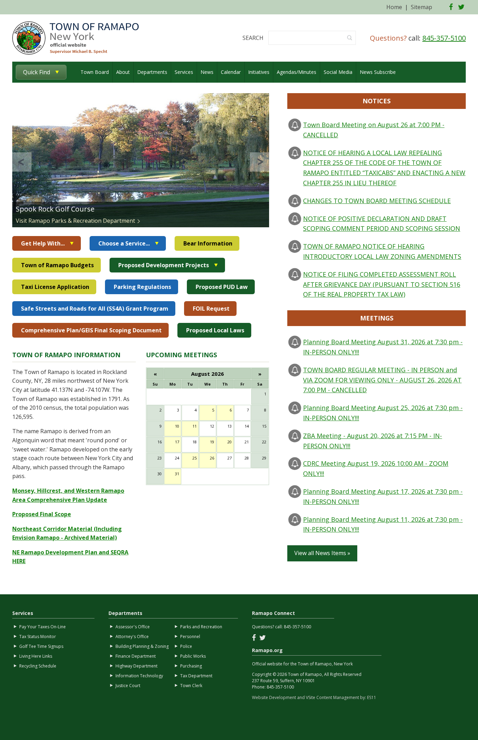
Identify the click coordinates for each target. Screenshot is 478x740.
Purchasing (191, 666)
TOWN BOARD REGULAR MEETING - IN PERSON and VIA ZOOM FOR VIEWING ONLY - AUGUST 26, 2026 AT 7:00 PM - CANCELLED (382, 380)
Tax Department (196, 676)
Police (186, 646)
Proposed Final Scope (41, 514)
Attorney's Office (132, 636)
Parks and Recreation (201, 627)
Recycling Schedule (37, 666)
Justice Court (127, 686)
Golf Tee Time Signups (41, 646)
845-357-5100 (444, 38)
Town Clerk (191, 686)
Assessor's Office (132, 627)
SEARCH (252, 38)
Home (394, 7)
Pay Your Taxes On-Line (42, 627)
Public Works (193, 656)
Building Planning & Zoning (142, 646)
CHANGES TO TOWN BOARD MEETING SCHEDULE (377, 200)
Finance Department (135, 656)
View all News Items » (322, 553)
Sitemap (421, 7)
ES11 (371, 697)
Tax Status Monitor (37, 636)
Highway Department (136, 666)
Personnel (190, 636)
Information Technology (139, 676)
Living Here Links (35, 656)
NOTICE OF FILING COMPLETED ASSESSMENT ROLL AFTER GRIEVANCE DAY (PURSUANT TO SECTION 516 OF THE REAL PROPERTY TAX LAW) (381, 284)
